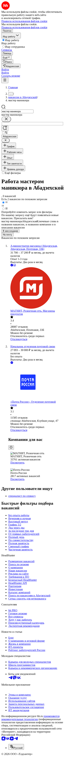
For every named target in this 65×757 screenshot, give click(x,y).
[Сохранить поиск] (4, 128)
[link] (7, 61)
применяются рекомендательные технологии (30, 718)
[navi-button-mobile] (4, 80)
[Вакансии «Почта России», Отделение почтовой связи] (36, 382)
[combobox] (17, 111)
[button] (5, 69)
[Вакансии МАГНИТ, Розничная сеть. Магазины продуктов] (36, 288)
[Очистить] (6, 119)
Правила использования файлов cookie (24, 27)
